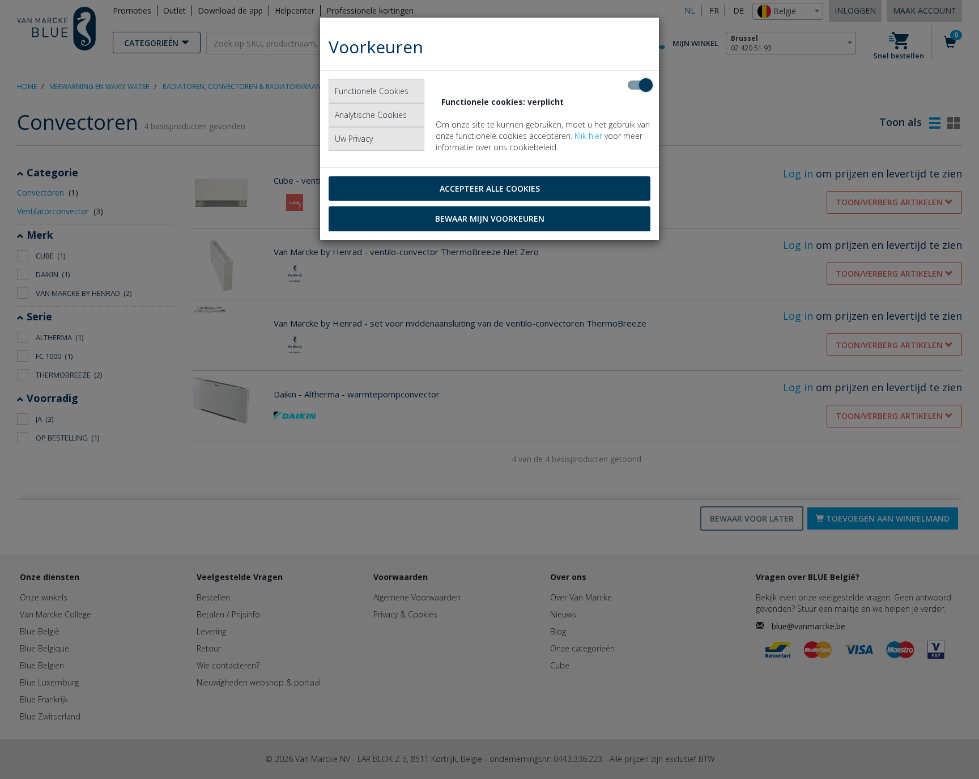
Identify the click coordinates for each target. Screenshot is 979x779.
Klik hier (588, 135)
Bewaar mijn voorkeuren (489, 218)
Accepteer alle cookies (490, 188)
